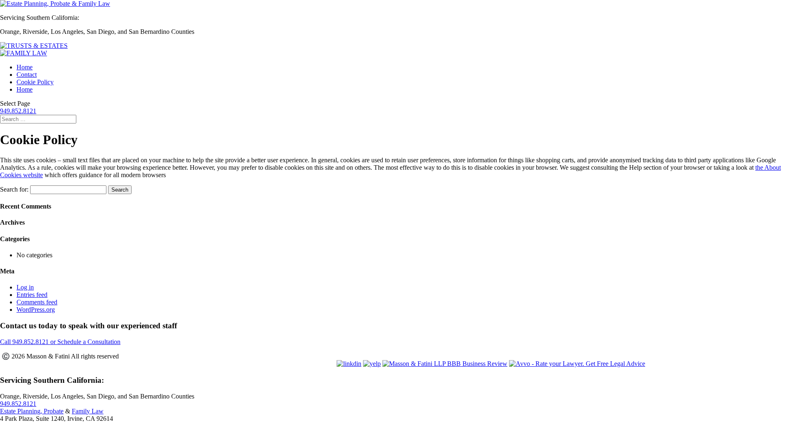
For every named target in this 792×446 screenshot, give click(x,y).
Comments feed (36, 302)
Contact (26, 74)
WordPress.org (35, 309)
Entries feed (31, 294)
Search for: (14, 189)
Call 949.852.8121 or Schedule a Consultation (60, 341)
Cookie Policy (35, 81)
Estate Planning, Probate (32, 411)
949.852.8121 (18, 110)
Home (24, 67)
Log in (25, 287)
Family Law (88, 411)
